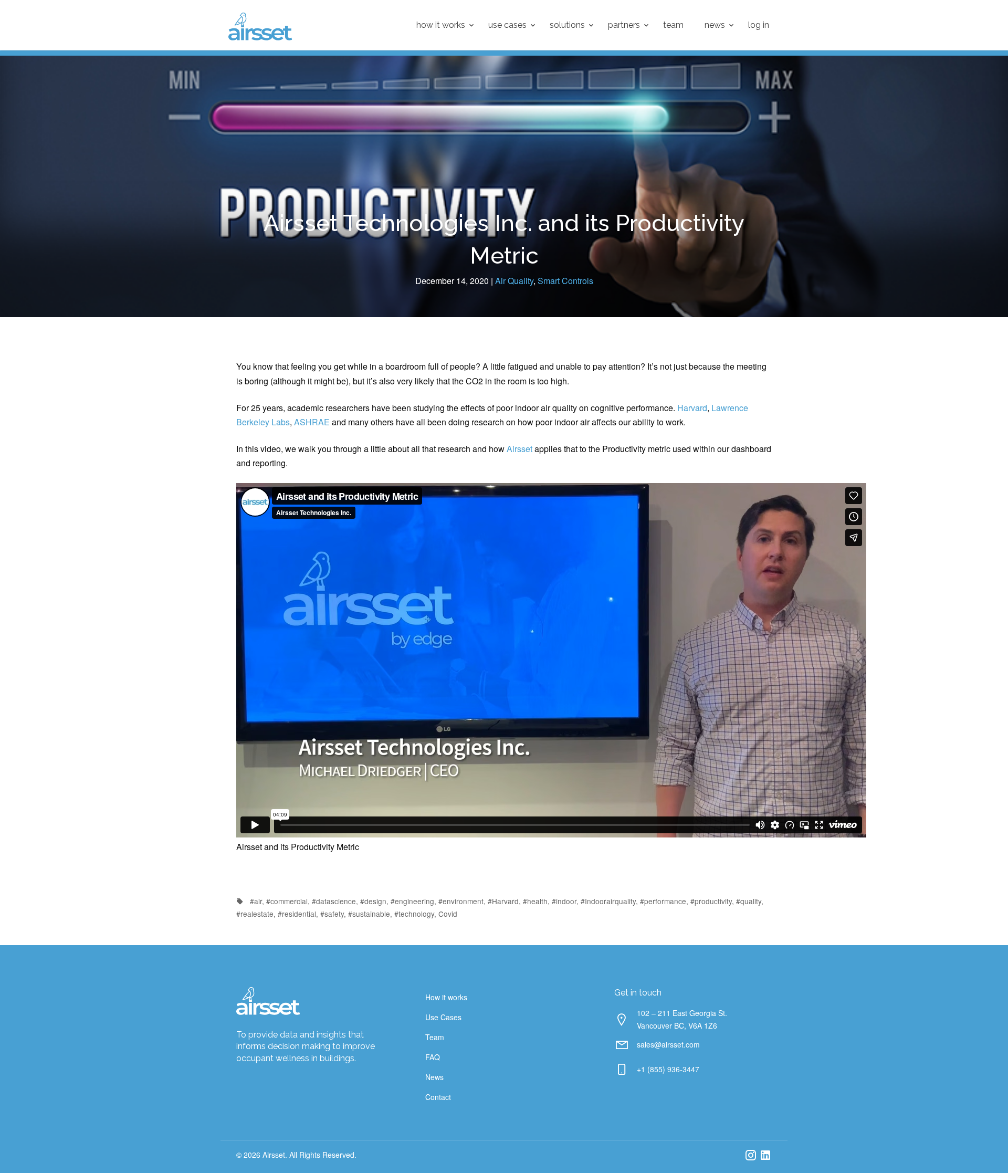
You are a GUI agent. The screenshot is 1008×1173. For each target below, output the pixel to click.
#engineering (412, 901)
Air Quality (514, 281)
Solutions (567, 25)
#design (373, 901)
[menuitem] (442, 25)
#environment (461, 901)
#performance (663, 901)
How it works (440, 25)
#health (535, 901)
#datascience (334, 901)
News (715, 25)
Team (673, 25)
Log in (758, 25)
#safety (332, 913)
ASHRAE (313, 422)
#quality (748, 901)
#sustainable (369, 913)
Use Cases (507, 25)
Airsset (519, 449)
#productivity (711, 901)
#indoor (564, 901)
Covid (447, 913)
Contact (438, 1097)
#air (256, 901)
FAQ (432, 1057)
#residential (297, 913)
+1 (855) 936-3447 (668, 1069)
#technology (414, 913)
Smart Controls (565, 281)
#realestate (255, 913)
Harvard (692, 408)
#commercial (287, 901)
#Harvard (503, 901)
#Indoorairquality (608, 901)
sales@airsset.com (668, 1044)
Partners (624, 25)
